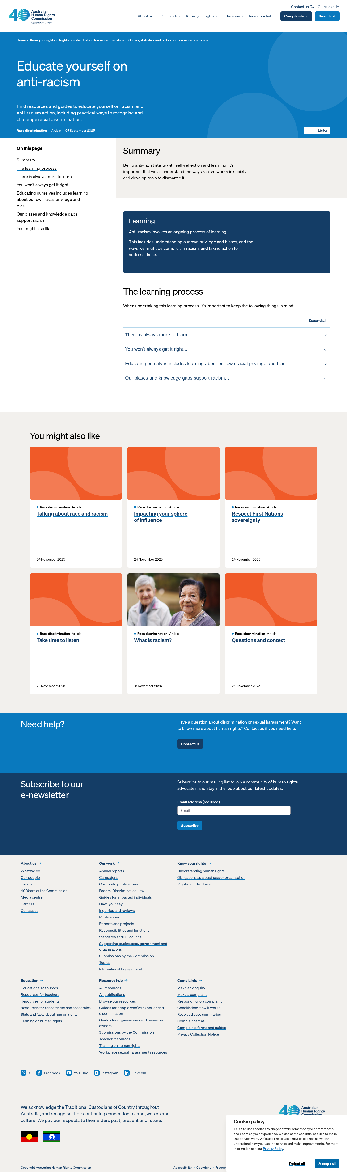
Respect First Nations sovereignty (257, 517)
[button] (317, 130)
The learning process (37, 168)
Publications (109, 917)
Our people (30, 877)
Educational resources (39, 988)
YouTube (81, 1073)
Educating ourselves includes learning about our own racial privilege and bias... (52, 199)
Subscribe (190, 825)
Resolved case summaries (199, 1014)
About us (145, 16)
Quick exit (326, 6)
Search (325, 16)
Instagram (110, 1073)
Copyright (203, 1167)
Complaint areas (191, 1021)
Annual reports (111, 871)
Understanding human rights (201, 871)
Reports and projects (116, 924)
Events (26, 884)
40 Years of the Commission (44, 890)
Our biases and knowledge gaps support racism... (47, 217)
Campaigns (108, 877)
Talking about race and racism (72, 514)
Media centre (32, 897)
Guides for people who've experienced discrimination (131, 1010)
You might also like (34, 228)
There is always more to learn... (46, 176)
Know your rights (200, 16)
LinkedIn (138, 1073)
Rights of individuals (194, 884)
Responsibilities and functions (124, 930)
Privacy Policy (273, 1148)
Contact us (300, 6)
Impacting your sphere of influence (160, 517)
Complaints (294, 16)
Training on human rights (41, 1021)
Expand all (317, 320)
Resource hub (260, 16)
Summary (26, 160)
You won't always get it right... (44, 185)
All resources (110, 988)
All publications (112, 994)
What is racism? (153, 640)
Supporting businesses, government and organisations (133, 946)
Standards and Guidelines (120, 937)
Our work (169, 16)
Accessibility (182, 1167)
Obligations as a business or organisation (211, 877)
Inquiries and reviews (117, 910)
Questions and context (258, 640)
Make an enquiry (191, 988)
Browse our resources (117, 1001)
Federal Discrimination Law (121, 890)
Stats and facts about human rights (49, 1014)
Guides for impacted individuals (125, 897)
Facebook (52, 1073)
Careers (27, 904)
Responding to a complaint (199, 1001)
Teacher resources (114, 1039)
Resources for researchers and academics (56, 1008)
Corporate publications (118, 884)
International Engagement (120, 969)
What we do (30, 871)
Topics (104, 962)
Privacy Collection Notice (198, 1034)
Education (231, 16)
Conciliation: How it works (198, 1008)
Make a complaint (192, 994)
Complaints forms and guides (201, 1027)
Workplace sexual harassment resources (133, 1052)
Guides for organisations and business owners (131, 1022)
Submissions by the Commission (126, 956)
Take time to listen (58, 640)
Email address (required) (198, 802)
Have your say (111, 904)
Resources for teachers (40, 994)
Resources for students (40, 1001)
